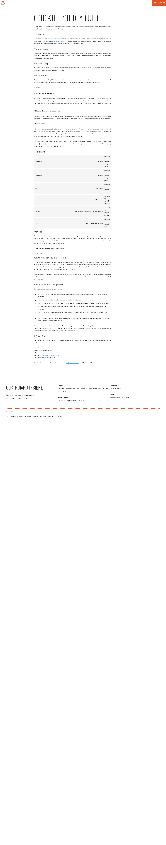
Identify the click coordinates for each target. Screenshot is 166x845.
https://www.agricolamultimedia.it (55, 39)
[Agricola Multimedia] (3, 3)
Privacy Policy (10, 412)
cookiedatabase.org (72, 363)
